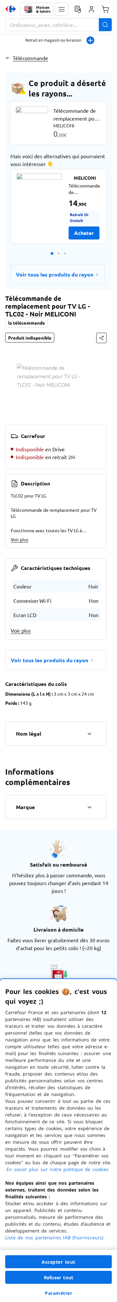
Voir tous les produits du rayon (54, 274)
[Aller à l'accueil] (10, 9)
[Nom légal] (89, 733)
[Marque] (89, 807)
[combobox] (58, 24)
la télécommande (26, 323)
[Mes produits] (77, 9)
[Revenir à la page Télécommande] (7, 57)
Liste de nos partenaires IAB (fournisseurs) (54, 1237)
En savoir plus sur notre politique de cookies (57, 1169)
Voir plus (19, 539)
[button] (61, 9)
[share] (101, 338)
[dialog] (58, 1140)
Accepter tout (58, 1262)
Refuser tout (58, 1277)
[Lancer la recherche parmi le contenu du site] (105, 25)
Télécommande (30, 58)
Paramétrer (58, 1293)
